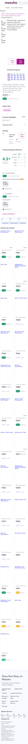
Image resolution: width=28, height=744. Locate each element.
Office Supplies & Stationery (15, 14)
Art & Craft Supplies (7, 15)
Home (3, 14)
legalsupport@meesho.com (7, 738)
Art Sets (17, 15)
